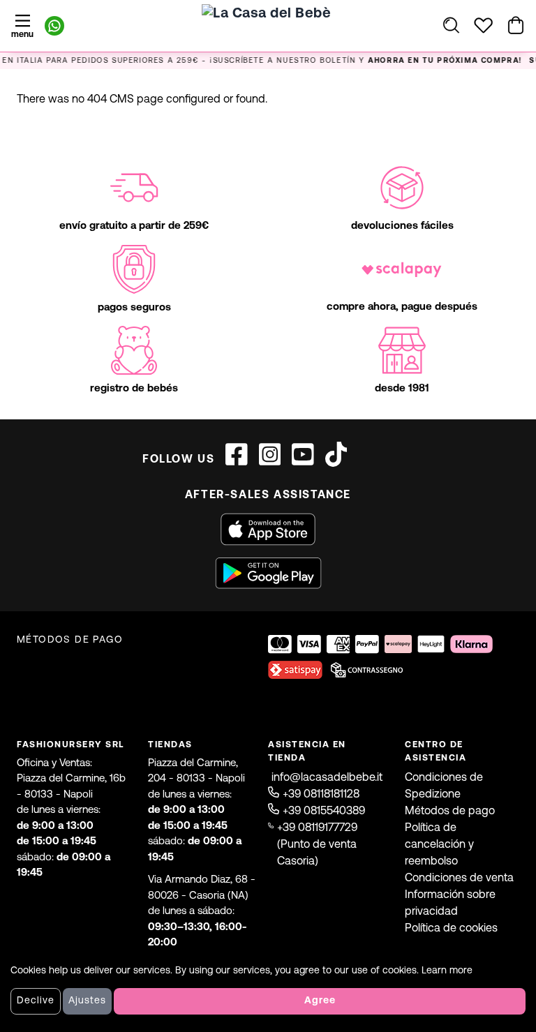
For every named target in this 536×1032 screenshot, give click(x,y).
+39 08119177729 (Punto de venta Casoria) (317, 845)
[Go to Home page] (268, 38)
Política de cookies (451, 928)
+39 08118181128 (321, 794)
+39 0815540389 (324, 811)
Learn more (447, 971)
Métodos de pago (450, 811)
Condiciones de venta (459, 878)
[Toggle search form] (451, 25)
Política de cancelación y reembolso (439, 845)
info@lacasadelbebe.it (326, 778)
